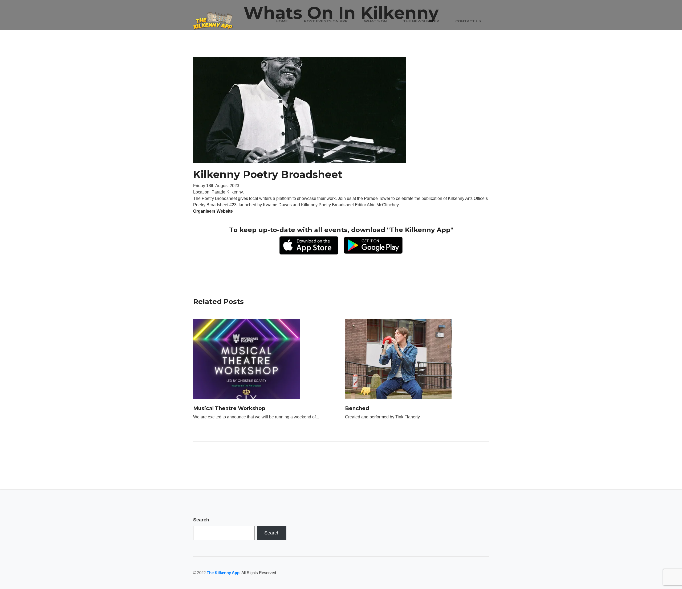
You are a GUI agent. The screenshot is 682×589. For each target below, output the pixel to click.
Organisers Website (213, 211)
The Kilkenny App (223, 572)
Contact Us (468, 21)
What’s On (375, 21)
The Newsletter (421, 21)
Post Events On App (326, 21)
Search (201, 519)
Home (282, 21)
